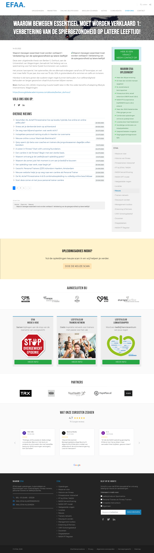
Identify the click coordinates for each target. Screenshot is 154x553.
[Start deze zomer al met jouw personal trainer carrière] (14, 180)
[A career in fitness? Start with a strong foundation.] (14, 149)
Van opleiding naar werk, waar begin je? (33, 165)
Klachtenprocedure (77, 549)
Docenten (119, 218)
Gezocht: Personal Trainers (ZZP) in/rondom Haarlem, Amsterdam (45, 168)
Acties (104, 11)
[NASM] (128, 299)
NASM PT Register (122, 228)
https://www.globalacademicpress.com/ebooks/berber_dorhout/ (41, 92)
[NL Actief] (77, 299)
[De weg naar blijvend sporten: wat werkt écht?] (14, 130)
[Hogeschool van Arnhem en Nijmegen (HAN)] (102, 393)
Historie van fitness (122, 158)
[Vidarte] (128, 393)
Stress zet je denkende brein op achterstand (36, 127)
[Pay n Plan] (77, 393)
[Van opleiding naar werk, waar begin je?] (14, 164)
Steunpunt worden (122, 200)
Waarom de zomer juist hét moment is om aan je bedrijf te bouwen (46, 161)
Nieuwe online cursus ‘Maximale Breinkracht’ (36, 138)
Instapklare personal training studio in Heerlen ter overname (43, 134)
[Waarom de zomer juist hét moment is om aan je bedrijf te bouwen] (14, 160)
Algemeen (106, 506)
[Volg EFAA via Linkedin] (114, 519)
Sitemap (137, 549)
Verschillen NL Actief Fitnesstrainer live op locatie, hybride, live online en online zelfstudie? (51, 121)
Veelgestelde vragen (123, 182)
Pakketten (52, 11)
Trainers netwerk (121, 195)
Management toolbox (123, 204)
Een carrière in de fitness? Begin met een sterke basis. (40, 153)
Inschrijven (133, 512)
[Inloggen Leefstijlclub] (150, 4)
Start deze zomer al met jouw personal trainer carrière (40, 180)
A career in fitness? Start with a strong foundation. (38, 149)
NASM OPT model (122, 177)
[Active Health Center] (51, 299)
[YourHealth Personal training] (51, 393)
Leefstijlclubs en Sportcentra (113, 496)
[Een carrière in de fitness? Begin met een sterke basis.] (14, 153)
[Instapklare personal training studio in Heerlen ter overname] (14, 134)
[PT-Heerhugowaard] (25, 393)
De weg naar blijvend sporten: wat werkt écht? (37, 130)
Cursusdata (115, 11)
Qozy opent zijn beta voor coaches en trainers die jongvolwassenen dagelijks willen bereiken (53, 143)
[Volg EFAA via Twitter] (108, 519)
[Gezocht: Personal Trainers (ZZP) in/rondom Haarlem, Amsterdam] (14, 168)
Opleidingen (38, 11)
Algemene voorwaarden (106, 549)
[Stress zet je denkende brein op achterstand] (14, 126)
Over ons (129, 11)
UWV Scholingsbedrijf (124, 214)
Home (17, 204)
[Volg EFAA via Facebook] (103, 519)
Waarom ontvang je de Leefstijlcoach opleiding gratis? (40, 157)
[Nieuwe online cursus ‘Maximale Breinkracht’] (14, 138)
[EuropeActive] (102, 299)
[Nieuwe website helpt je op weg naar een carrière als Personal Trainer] (14, 172)
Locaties (118, 186)
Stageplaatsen (120, 223)
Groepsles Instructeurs (111, 503)
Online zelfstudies (69, 11)
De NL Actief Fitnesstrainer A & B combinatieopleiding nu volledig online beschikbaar (54, 176)
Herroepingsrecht (124, 549)
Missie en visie (120, 154)
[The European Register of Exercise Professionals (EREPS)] (25, 299)
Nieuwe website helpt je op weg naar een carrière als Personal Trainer (47, 172)
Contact (141, 11)
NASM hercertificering (124, 172)
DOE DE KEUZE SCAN (77, 266)
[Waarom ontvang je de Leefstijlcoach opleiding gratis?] (14, 156)
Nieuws (31, 204)
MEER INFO (33, 362)
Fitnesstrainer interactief (125, 163)
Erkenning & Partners (123, 209)
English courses (90, 11)
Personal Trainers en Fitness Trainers (116, 500)
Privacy (90, 549)
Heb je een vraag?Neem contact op (126, 54)
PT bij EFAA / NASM (123, 168)
